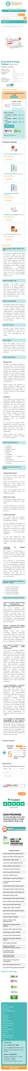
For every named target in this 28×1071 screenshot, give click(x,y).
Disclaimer (5, 1019)
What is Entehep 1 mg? (9, 280)
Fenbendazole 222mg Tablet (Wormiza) (13, 892)
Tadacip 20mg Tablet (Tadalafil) (11, 932)
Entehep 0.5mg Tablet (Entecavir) (14, 26)
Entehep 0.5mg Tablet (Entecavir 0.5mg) (14, 94)
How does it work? (8, 325)
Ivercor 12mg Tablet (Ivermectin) (11, 964)
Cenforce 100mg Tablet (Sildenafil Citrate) (12, 939)
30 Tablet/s (8, 115)
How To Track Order (7, 1023)
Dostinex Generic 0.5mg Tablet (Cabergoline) (11, 960)
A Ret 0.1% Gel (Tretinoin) (9, 914)
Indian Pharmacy (6, 1021)
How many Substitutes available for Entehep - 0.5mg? (13, 582)
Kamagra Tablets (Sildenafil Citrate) (12, 929)
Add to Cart (9, 126)
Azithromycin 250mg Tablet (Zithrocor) (13, 856)
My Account (5, 1033)
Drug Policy (5, 1031)
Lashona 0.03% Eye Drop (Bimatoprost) (13, 853)
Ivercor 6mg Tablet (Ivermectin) (11, 869)
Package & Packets (7, 1037)
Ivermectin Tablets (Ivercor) (10, 875)
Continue (21, 794)
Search (22, 14)
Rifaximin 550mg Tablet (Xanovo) (12, 866)
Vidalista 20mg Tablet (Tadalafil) (11, 907)
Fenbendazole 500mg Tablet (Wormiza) (13, 889)
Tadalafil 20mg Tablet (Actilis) (11, 860)
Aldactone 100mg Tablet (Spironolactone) (9, 920)
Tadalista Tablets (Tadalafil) (10, 917)
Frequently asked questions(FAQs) (13, 597)
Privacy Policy (6, 1009)
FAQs (3, 1013)
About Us (4, 1005)
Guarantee (5, 1017)
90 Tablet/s (8, 122)
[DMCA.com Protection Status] (14, 976)
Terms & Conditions (7, 1007)
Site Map (4, 1027)
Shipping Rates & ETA (8, 1035)
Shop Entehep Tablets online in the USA (13, 249)
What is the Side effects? (10, 442)
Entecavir (8, 255)
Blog (3, 1039)
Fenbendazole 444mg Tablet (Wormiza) (13, 898)
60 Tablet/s (8, 118)
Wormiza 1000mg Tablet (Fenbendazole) (13, 901)
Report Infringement (8, 1029)
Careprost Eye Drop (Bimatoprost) (12, 935)
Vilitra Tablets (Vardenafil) (10, 943)
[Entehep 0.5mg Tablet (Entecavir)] (15, 42)
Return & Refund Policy (8, 1011)
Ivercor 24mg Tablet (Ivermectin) (12, 904)
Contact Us (5, 1015)
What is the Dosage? (9, 357)
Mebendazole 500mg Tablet (10, 895)
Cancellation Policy (7, 1025)
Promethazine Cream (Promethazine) (13, 878)
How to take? (7, 340)
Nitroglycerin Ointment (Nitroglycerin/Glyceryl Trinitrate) (11, 946)
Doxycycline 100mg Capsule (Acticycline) (14, 967)
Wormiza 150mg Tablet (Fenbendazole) (13, 886)
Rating (5, 769)
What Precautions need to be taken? (12, 467)
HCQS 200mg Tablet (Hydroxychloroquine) (8, 951)
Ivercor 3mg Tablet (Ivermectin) (11, 872)
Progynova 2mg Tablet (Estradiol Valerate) (11, 925)
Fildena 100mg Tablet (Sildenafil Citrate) (13, 910)
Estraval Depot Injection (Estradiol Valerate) (12, 882)
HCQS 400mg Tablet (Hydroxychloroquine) (8, 956)
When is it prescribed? (9, 301)
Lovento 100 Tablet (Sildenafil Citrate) (13, 863)
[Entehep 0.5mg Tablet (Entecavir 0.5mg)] (7, 105)
